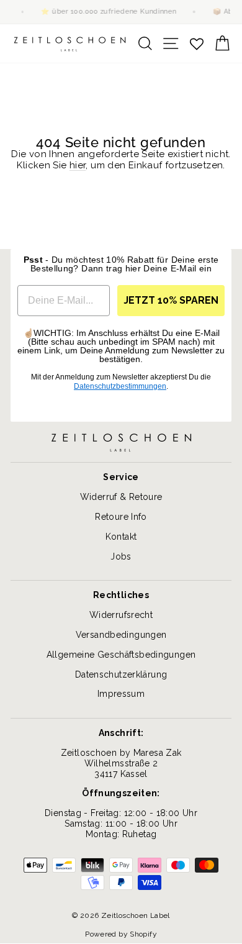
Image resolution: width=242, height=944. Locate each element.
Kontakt (121, 537)
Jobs (121, 556)
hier (77, 165)
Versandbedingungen (121, 635)
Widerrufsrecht (121, 615)
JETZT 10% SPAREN (170, 300)
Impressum (121, 694)
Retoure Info (121, 517)
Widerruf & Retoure (121, 497)
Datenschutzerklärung (121, 674)
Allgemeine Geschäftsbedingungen (121, 655)
